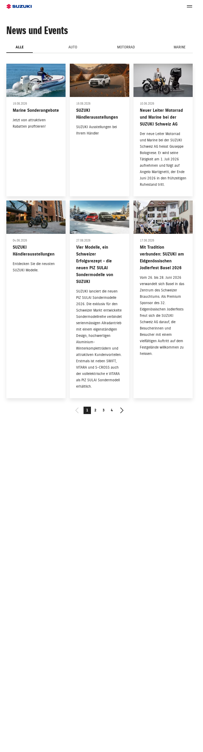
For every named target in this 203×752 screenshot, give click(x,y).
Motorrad (126, 47)
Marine (180, 47)
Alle (20, 47)
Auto (72, 47)
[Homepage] (19, 6)
